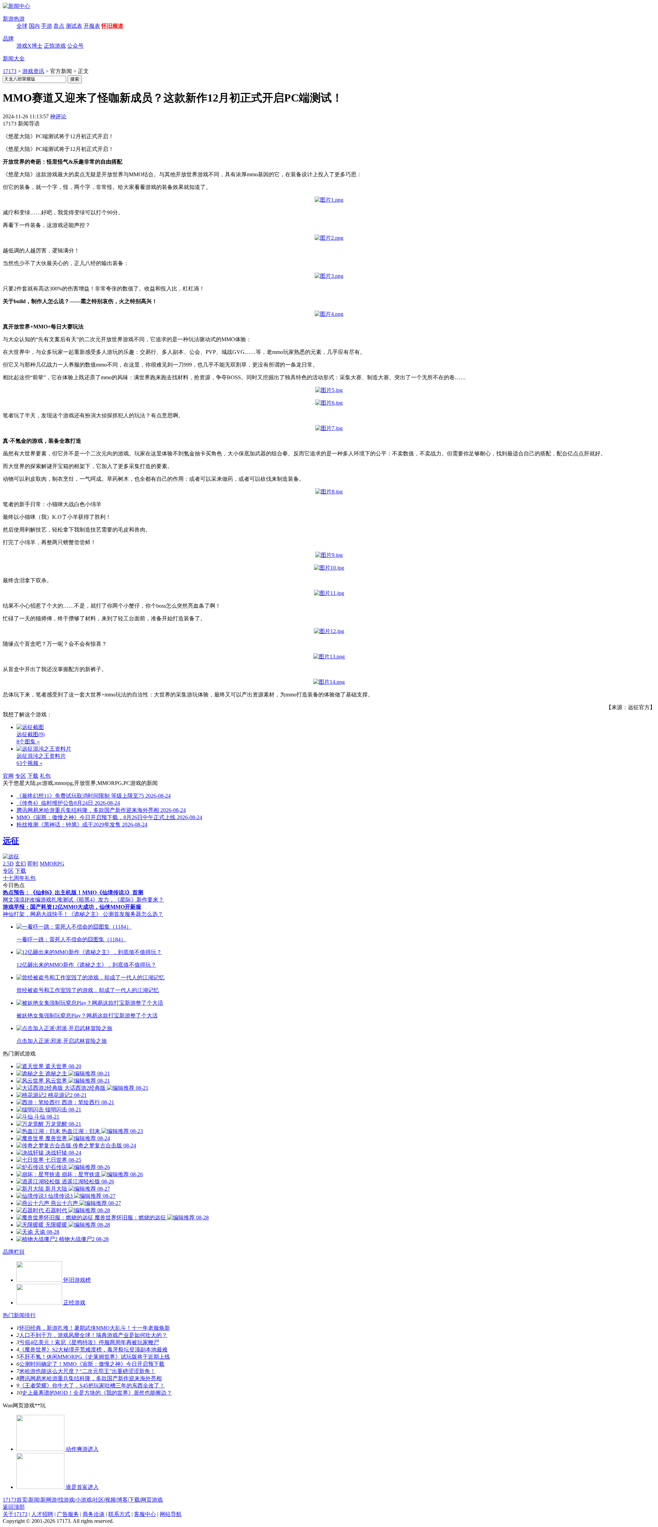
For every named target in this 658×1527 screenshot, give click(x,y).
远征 (11, 840)
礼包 (45, 776)
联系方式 (119, 1514)
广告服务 (68, 1514)
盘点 (58, 26)
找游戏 (66, 1500)
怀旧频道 (112, 26)
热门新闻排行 (19, 1315)
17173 (9, 71)
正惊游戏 (55, 46)
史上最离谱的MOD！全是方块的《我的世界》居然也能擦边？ (97, 1393)
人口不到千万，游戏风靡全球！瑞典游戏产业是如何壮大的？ (93, 1335)
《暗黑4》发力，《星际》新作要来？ (118, 900)
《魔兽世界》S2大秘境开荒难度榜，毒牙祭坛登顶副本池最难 (93, 1349)
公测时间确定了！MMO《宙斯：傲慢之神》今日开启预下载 (91, 1364)
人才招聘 (42, 1514)
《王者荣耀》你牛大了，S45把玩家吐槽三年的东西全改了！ (92, 1385)
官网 (8, 776)
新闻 (33, 1500)
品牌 (8, 38)
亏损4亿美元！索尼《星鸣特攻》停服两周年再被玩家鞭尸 (89, 1342)
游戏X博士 (29, 46)
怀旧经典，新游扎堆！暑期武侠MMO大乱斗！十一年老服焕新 (94, 1328)
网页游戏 (152, 1500)
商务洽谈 (94, 1514)
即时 (32, 864)
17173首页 (15, 1500)
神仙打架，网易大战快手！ (36, 914)
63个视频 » (29, 763)
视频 (110, 1500)
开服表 (92, 26)
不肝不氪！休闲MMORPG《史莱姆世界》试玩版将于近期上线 (94, 1357)
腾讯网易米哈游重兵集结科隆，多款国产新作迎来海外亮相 (90, 1378)
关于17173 (15, 1514)
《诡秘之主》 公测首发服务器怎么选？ (116, 914)
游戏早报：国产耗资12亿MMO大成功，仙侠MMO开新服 (72, 907)
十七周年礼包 (19, 878)
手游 (46, 26)
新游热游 (14, 19)
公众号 (75, 46)
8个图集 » (28, 741)
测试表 (74, 26)
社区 (98, 1500)
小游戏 (83, 1500)
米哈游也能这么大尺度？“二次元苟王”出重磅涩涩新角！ (87, 1371)
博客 (122, 1500)
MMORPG (52, 864)
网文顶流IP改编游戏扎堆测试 (38, 900)
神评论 (58, 116)
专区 (20, 776)
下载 (32, 776)
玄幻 (20, 864)
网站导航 (171, 1514)
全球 (21, 26)
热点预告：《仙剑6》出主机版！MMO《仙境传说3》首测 (73, 892)
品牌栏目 (14, 1252)
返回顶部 (14, 1507)
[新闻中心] (16, 6)
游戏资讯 (33, 71)
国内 (34, 26)
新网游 (48, 1500)
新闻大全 (14, 58)
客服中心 (145, 1514)
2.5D (8, 864)
